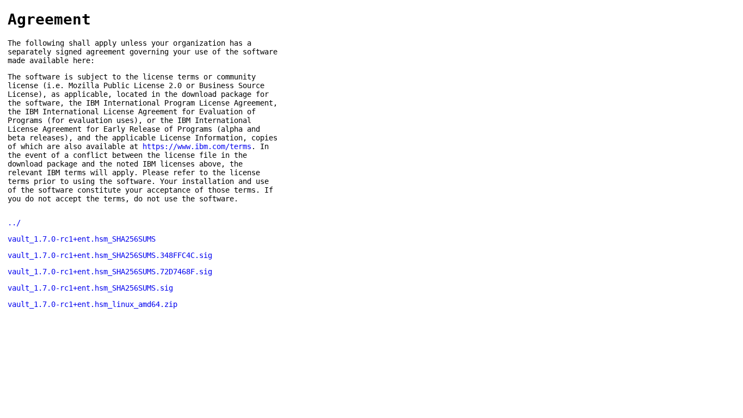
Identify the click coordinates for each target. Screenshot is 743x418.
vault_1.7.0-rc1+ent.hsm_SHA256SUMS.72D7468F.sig (110, 271)
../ (14, 222)
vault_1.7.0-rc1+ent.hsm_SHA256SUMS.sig (90, 288)
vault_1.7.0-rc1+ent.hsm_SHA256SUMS (82, 239)
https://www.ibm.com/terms (197, 146)
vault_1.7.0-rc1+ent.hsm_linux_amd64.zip (92, 304)
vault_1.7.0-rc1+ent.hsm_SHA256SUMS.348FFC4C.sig (110, 255)
